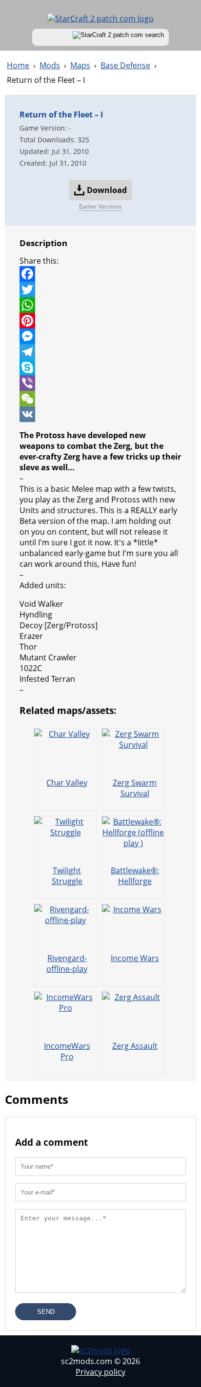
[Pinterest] (100, 320)
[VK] (100, 414)
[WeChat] (100, 398)
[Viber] (100, 383)
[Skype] (100, 367)
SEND (46, 1311)
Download (107, 190)
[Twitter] (100, 289)
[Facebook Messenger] (100, 336)
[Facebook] (100, 274)
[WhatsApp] (100, 305)
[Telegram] (100, 352)
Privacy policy (100, 1372)
